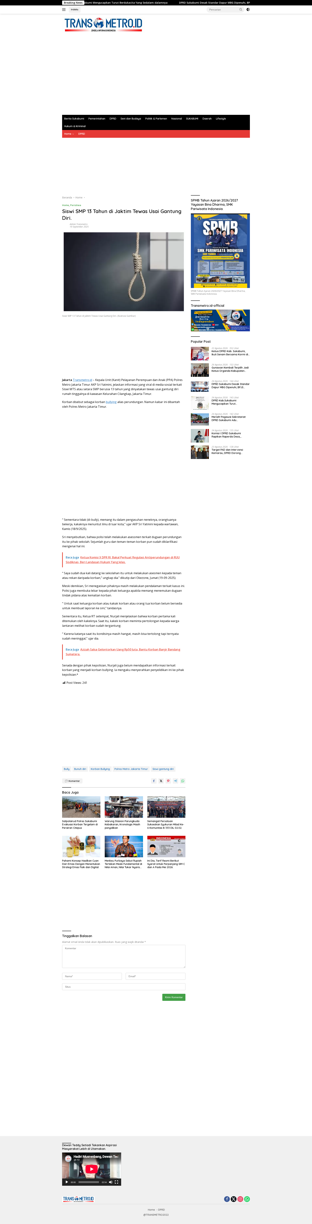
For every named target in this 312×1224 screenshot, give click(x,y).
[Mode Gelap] (248, 10)
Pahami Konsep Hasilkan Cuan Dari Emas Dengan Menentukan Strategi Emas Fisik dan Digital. (81, 864)
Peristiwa (75, 205)
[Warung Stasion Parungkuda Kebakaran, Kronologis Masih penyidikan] (124, 807)
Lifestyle (221, 118)
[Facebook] (227, 1199)
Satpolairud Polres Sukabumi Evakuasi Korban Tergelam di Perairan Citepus (80, 824)
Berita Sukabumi (74, 118)
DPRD (113, 118)
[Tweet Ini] (161, 781)
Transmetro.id (82, 380)
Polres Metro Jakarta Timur (131, 769)
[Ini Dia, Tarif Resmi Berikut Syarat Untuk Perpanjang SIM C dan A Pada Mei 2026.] (166, 846)
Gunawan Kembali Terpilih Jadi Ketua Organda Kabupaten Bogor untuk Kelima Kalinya (230, 369)
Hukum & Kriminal (75, 126)
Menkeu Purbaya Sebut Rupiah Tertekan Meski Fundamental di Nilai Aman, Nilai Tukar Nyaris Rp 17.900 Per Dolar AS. (123, 864)
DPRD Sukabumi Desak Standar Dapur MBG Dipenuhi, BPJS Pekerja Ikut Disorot (189, 2)
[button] (240, 9)
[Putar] (67, 1182)
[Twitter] (234, 1199)
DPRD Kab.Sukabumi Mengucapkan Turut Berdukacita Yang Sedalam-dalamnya (229, 402)
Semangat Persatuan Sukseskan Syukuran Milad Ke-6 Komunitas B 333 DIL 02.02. (165, 824)
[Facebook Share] (154, 781)
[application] (91, 1169)
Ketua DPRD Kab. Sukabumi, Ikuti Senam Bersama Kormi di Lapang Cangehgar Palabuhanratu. (230, 352)
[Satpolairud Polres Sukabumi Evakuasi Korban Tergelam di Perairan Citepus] (81, 807)
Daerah (207, 118)
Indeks (74, 9)
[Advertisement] (128, 72)
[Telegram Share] (175, 781)
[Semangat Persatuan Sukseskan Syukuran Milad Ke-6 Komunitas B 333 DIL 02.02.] (166, 807)
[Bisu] (110, 1182)
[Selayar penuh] (116, 1182)
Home (67, 133)
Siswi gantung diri (163, 769)
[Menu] (64, 10)
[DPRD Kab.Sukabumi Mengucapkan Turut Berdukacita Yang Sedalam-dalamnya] (200, 403)
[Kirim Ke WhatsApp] (182, 781)
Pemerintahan (96, 118)
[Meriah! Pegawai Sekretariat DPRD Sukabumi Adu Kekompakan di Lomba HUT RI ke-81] (200, 419)
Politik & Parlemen (156, 118)
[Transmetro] (103, 24)
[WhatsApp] (247, 1199)
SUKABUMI (192, 118)
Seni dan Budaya (131, 118)
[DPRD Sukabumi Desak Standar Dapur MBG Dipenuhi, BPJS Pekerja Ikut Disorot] (200, 386)
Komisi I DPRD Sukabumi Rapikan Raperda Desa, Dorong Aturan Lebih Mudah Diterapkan (229, 435)
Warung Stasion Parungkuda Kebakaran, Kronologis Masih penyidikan (122, 824)
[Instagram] (240, 1199)
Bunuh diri (80, 769)
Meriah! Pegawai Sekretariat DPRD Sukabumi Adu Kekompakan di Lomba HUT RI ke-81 (230, 418)
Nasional (176, 118)
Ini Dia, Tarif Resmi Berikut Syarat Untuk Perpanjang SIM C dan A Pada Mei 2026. (166, 864)
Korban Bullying (100, 769)
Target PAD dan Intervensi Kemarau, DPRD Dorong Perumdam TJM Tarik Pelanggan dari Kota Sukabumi (230, 451)
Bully (67, 769)
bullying (111, 402)
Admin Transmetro (79, 224)
